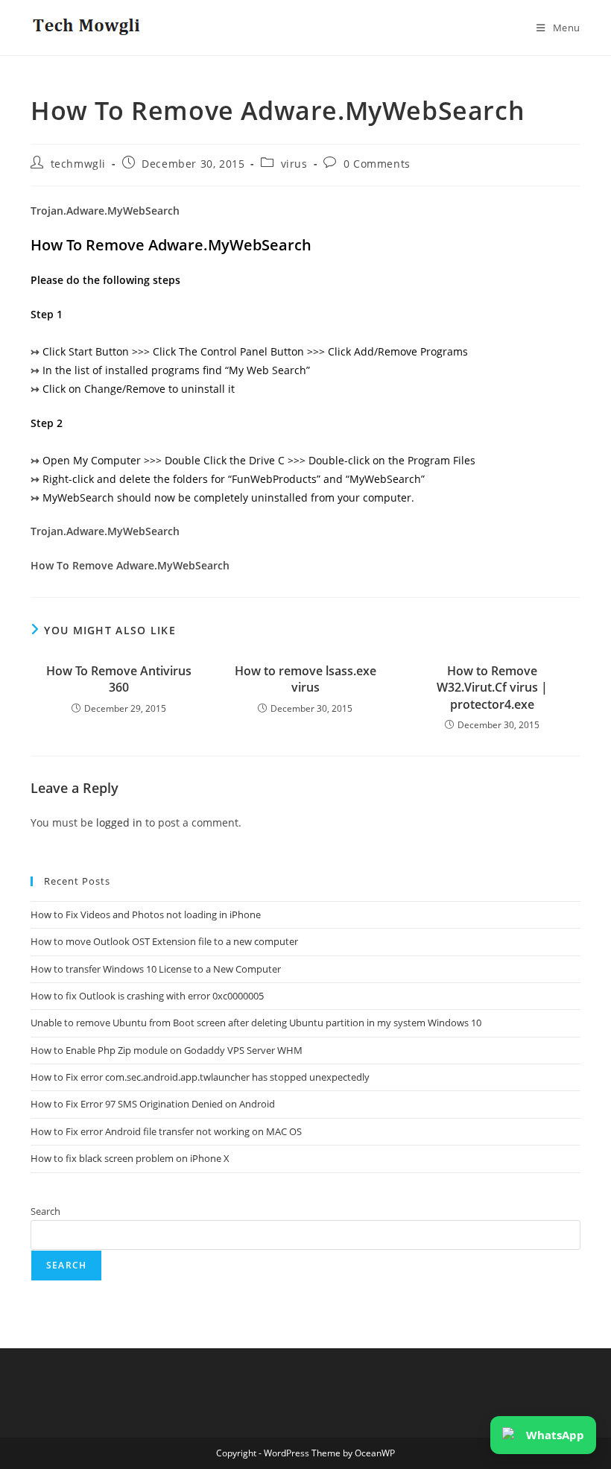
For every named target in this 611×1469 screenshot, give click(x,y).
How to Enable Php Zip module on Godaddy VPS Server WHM (167, 1050)
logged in (119, 822)
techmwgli (78, 164)
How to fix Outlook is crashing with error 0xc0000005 (147, 995)
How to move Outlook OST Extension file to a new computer (164, 941)
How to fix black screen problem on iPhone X (130, 1158)
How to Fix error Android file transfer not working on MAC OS (166, 1131)
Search (45, 1211)
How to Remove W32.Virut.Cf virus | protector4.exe (492, 688)
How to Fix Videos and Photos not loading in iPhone (146, 914)
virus (294, 164)
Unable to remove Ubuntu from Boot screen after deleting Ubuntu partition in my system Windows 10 (256, 1022)
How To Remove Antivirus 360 (118, 679)
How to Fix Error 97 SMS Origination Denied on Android (153, 1104)
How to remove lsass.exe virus (305, 679)
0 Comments (377, 164)
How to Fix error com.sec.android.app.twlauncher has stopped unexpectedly (200, 1077)
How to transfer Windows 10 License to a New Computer (156, 969)
